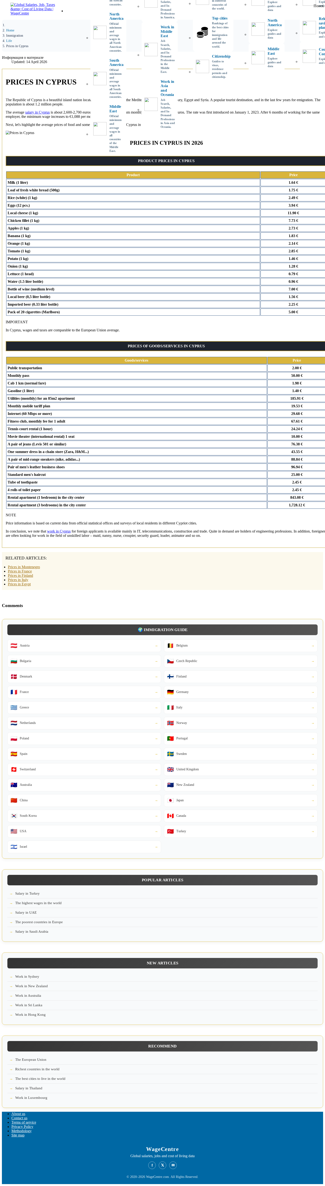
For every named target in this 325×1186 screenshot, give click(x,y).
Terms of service (23, 1122)
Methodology (21, 1131)
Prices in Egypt (19, 584)
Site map (18, 1135)
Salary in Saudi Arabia (31, 931)
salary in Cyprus (37, 112)
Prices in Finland (20, 575)
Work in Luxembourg (31, 1098)
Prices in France (20, 571)
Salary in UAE (26, 912)
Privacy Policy (22, 1127)
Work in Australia (28, 995)
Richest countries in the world (37, 1069)
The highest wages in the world (38, 903)
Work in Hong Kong (30, 1015)
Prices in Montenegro (24, 567)
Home (70, 11)
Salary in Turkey (27, 893)
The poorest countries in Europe (39, 922)
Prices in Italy (18, 580)
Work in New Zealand (31, 986)
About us (18, 1114)
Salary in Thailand (28, 1088)
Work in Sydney (27, 976)
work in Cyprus (59, 531)
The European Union (30, 1059)
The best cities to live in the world (40, 1079)
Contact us (19, 1118)
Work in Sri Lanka (28, 1005)
